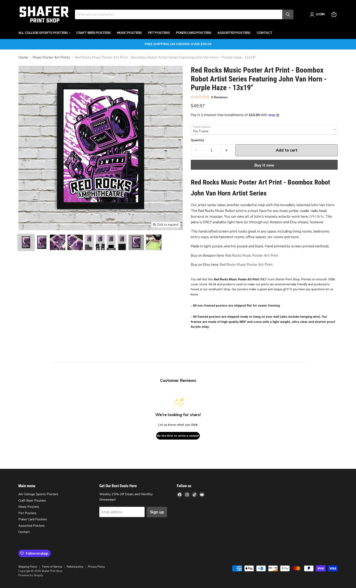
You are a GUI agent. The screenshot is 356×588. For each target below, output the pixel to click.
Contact (264, 33)
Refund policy (75, 567)
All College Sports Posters (43, 33)
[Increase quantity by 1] (226, 150)
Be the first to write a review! (178, 436)
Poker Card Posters (193, 33)
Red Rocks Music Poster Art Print (251, 255)
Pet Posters (159, 33)
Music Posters (129, 33)
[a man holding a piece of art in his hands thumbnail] (154, 242)
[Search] (287, 14)
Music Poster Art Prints (51, 57)
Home (23, 57)
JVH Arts (316, 216)
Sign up (157, 512)
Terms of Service (52, 567)
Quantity (197, 140)
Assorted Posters (233, 33)
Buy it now (264, 165)
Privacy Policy (96, 567)
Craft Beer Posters (93, 33)
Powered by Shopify (30, 575)
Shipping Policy (27, 567)
